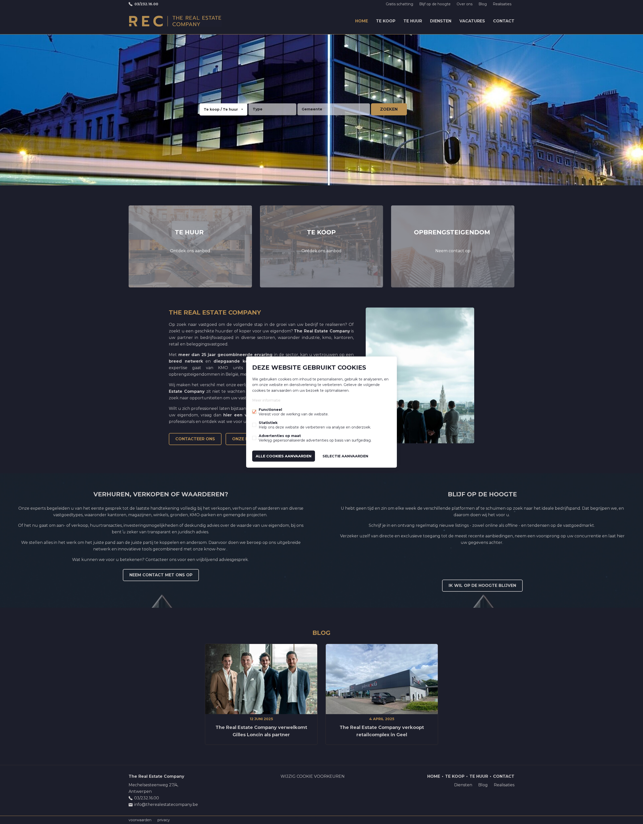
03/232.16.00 (146, 4)
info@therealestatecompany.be (166, 804)
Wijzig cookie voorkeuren (313, 776)
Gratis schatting (399, 4)
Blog (482, 4)
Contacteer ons (195, 439)
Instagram (510, 796)
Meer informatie (266, 400)
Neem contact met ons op (160, 575)
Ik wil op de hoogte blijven (482, 585)
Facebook (490, 796)
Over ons (464, 4)
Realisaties (502, 4)
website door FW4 (346, 820)
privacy (163, 820)
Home (361, 21)
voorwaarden (140, 820)
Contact (503, 21)
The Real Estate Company (156, 776)
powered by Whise (316, 819)
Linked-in (500, 796)
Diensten (440, 21)
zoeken (389, 109)
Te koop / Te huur (221, 109)
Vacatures (472, 21)
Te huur (412, 21)
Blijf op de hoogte (435, 4)
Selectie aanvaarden (345, 456)
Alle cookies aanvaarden (283, 456)
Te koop (385, 21)
